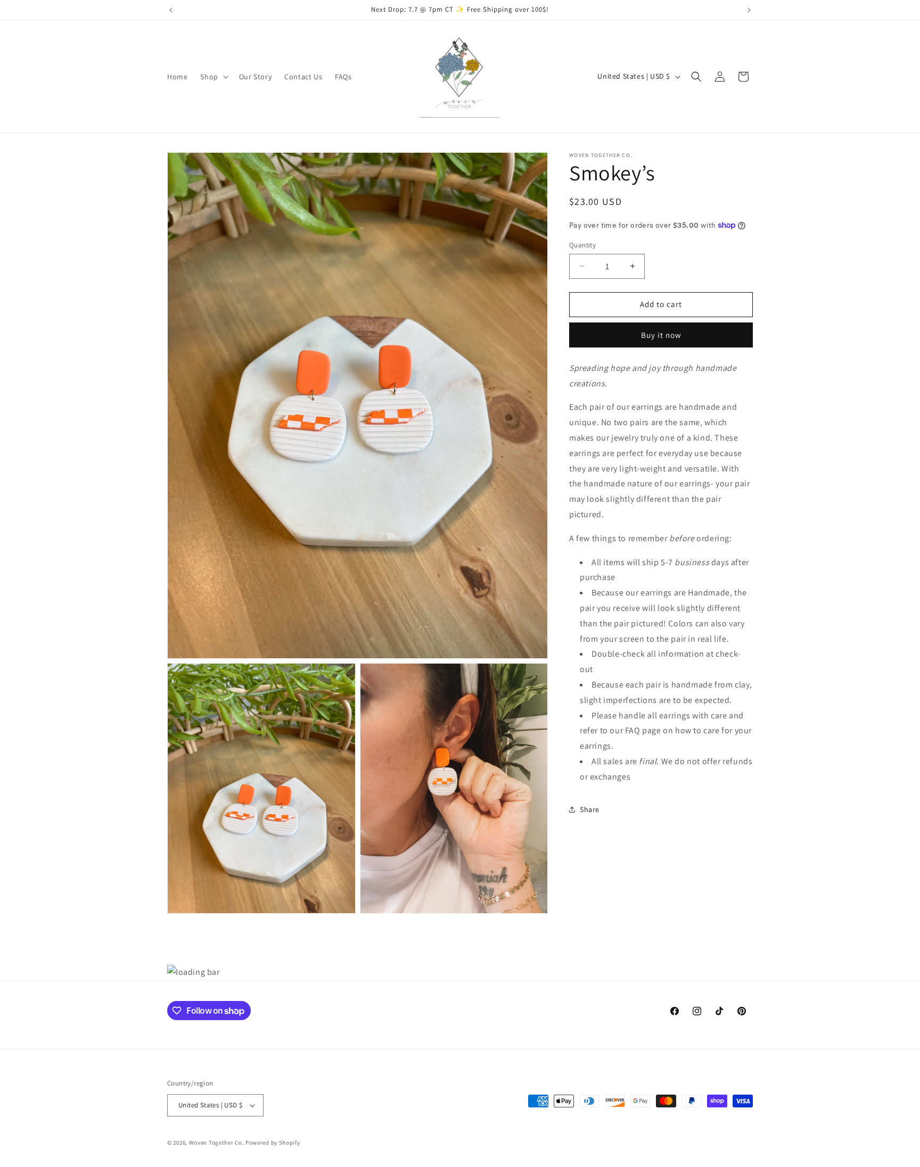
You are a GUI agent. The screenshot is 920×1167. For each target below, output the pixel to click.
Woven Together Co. (216, 1142)
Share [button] (589, 809)
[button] (213, 76)
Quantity (582, 245)
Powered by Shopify (272, 1142)
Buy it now (661, 334)
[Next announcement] (749, 10)
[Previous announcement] (171, 10)
